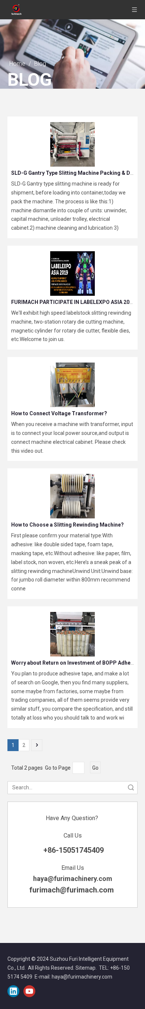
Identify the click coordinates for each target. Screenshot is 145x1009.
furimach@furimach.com (72, 889)
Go (95, 768)
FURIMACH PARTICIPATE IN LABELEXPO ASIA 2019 (73, 302)
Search (131, 788)
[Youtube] (29, 991)
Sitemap (85, 968)
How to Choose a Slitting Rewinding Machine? (67, 525)
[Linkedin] (13, 991)
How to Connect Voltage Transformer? (59, 413)
